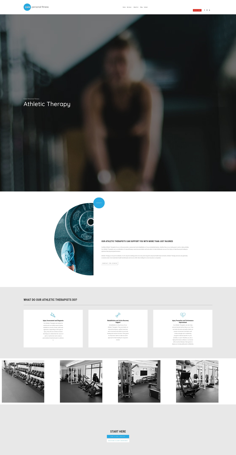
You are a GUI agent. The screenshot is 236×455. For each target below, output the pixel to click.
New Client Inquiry (118, 436)
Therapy (99, 202)
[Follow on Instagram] (207, 10)
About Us (136, 7)
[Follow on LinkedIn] (209, 10)
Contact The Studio (109, 263)
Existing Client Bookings (118, 440)
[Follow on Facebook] (205, 10)
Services (129, 7)
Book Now (197, 10)
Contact (146, 7)
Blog (141, 7)
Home (124, 7)
